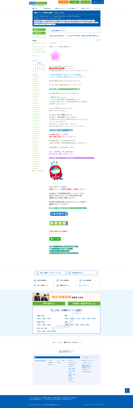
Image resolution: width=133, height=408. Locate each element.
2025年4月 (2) (36, 98)
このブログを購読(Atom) (39, 170)
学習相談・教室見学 (86, 2)
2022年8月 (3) (36, 168)
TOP (30, 397)
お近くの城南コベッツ (73, 8)
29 (35, 71)
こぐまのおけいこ (71, 381)
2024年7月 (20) (36, 118)
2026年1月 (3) (36, 87)
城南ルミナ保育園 (71, 368)
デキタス (58, 362)
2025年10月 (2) (36, 94)
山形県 (49, 318)
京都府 (77, 324)
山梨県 (39, 324)
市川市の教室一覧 (65, 397)
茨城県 (88, 318)
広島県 (39, 331)
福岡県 (44, 331)
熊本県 (49, 331)
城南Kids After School (87, 371)
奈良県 (87, 324)
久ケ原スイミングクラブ (87, 362)
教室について (35, 8)
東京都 (67, 318)
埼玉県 (78, 318)
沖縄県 (54, 331)
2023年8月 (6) (36, 142)
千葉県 (83, 318)
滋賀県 (82, 324)
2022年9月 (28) (36, 166)
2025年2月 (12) (36, 103)
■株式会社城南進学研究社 (40, 360)
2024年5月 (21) (36, 122)
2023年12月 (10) (36, 133)
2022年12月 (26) (36, 159)
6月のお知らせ (36, 55)
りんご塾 (70, 372)
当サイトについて (57, 404)
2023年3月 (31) (36, 153)
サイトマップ (40, 404)
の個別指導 (41, 280)
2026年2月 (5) (36, 85)
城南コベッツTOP (85, 8)
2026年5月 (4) (36, 79)
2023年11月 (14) (36, 135)
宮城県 (44, 318)
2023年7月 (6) (36, 144)
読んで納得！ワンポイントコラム (51, 273)
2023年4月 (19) (36, 151)
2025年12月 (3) (36, 90)
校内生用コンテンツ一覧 (97, 1)
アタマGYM (70, 366)
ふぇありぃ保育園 (71, 370)
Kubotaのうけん (71, 364)
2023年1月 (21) (36, 157)
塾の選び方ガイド (78, 273)
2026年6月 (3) (36, 77)
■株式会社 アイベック (86, 367)
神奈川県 (72, 318)
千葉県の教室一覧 (57, 397)
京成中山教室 (73, 397)
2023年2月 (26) (36, 155)
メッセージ (37, 36)
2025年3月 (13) (36, 100)
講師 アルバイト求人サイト (66, 342)
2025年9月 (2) (36, 96)
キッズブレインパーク (72, 362)
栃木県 (93, 318)
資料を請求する (49, 303)
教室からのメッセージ (60, 8)
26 (42, 69)
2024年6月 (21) (36, 120)
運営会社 (46, 404)
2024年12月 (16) (36, 107)
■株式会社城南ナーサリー (87, 366)
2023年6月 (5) (36, 146)
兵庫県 (67, 324)
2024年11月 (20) (36, 109)
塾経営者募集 (50, 404)
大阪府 (72, 324)
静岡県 (44, 324)
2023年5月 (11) (36, 148)
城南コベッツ (51, 364)
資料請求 (74, 2)
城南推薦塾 (51, 362)
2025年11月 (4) (36, 92)
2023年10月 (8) (36, 138)
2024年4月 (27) (36, 124)
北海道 (39, 318)
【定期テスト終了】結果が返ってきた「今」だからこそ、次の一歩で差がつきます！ (39, 48)
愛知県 (49, 324)
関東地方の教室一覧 (47, 397)
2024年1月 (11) (36, 131)
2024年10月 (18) (36, 111)
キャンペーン (98, 8)
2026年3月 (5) (36, 83)
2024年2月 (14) (36, 129)
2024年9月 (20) (36, 114)
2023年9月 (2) (36, 140)
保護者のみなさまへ (65, 285)
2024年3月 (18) (36, 127)
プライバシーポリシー (33, 404)
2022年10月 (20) (36, 164)
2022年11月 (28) (36, 161)
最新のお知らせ (47, 8)
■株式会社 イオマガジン (86, 364)
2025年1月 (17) (36, 105)
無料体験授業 (63, 2)
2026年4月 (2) (36, 81)
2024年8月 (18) (36, 116)
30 (37, 71)
